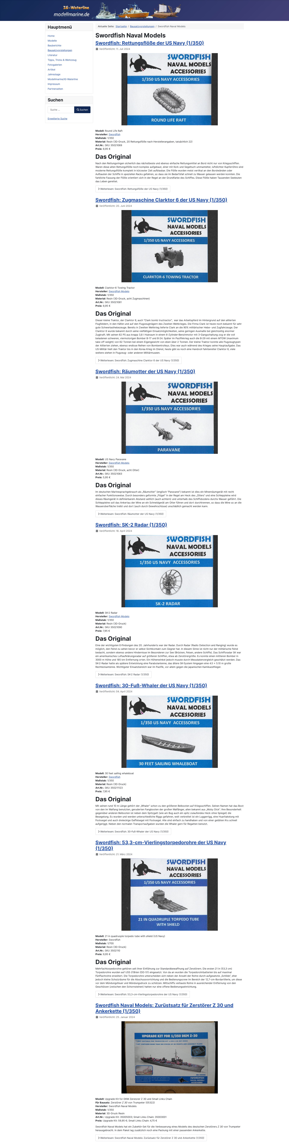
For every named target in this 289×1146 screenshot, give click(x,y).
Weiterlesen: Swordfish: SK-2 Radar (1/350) (124, 674)
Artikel (51, 69)
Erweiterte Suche (57, 118)
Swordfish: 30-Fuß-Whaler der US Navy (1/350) (151, 685)
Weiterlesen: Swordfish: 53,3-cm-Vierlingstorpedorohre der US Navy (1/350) (143, 994)
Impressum (54, 83)
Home (51, 35)
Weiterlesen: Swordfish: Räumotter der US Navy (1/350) (131, 513)
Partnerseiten (55, 88)
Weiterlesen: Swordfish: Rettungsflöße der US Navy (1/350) (133, 188)
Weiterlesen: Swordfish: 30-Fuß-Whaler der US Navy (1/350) (134, 831)
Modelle (52, 40)
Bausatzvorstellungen (60, 50)
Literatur (52, 55)
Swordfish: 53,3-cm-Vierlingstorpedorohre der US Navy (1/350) (160, 845)
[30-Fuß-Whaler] (169, 731)
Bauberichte (54, 45)
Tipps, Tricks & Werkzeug (62, 59)
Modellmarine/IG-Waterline (63, 79)
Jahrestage (54, 74)
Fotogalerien (55, 64)
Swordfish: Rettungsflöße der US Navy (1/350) (149, 43)
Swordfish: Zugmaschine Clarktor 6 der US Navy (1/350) (161, 200)
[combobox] (61, 109)
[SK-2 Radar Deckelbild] (169, 570)
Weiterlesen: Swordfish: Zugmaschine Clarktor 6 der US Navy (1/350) (139, 360)
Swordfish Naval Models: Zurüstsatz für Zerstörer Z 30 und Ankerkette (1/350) (164, 1008)
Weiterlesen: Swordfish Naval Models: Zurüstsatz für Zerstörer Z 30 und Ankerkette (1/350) (151, 1137)
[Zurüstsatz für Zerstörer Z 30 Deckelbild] (169, 1057)
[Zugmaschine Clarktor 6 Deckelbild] (169, 246)
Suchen (84, 109)
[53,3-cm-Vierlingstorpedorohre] (169, 894)
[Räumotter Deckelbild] (169, 417)
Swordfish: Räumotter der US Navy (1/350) (145, 371)
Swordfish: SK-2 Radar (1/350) (131, 525)
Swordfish (114, 134)
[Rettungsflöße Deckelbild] (169, 88)
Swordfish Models (119, 291)
